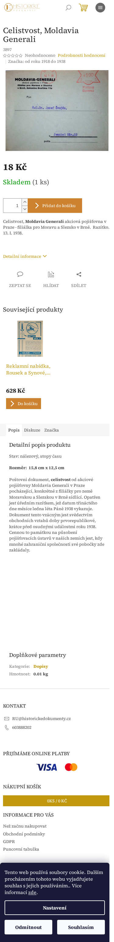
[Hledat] (68, 8)
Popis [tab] (14, 430)
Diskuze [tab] (32, 430)
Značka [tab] (51, 430)
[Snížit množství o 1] (25, 209)
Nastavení (55, 907)
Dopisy (40, 666)
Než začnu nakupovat (25, 826)
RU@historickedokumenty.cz (41, 718)
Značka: (36, 61)
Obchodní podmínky (24, 834)
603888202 (21, 727)
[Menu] (100, 8)
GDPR (9, 841)
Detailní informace (22, 256)
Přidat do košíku (59, 206)
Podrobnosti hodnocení (81, 55)
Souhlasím (81, 927)
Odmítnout (28, 927)
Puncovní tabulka (21, 849)
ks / (57, 801)
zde (32, 892)
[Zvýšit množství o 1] (25, 202)
